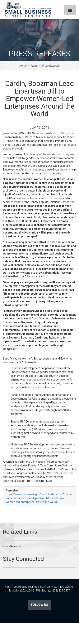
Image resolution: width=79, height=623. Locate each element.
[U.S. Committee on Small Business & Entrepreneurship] (28, 9)
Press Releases (39, 53)
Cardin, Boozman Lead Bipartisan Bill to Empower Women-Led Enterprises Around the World (39, 99)
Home (22, 65)
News (34, 65)
